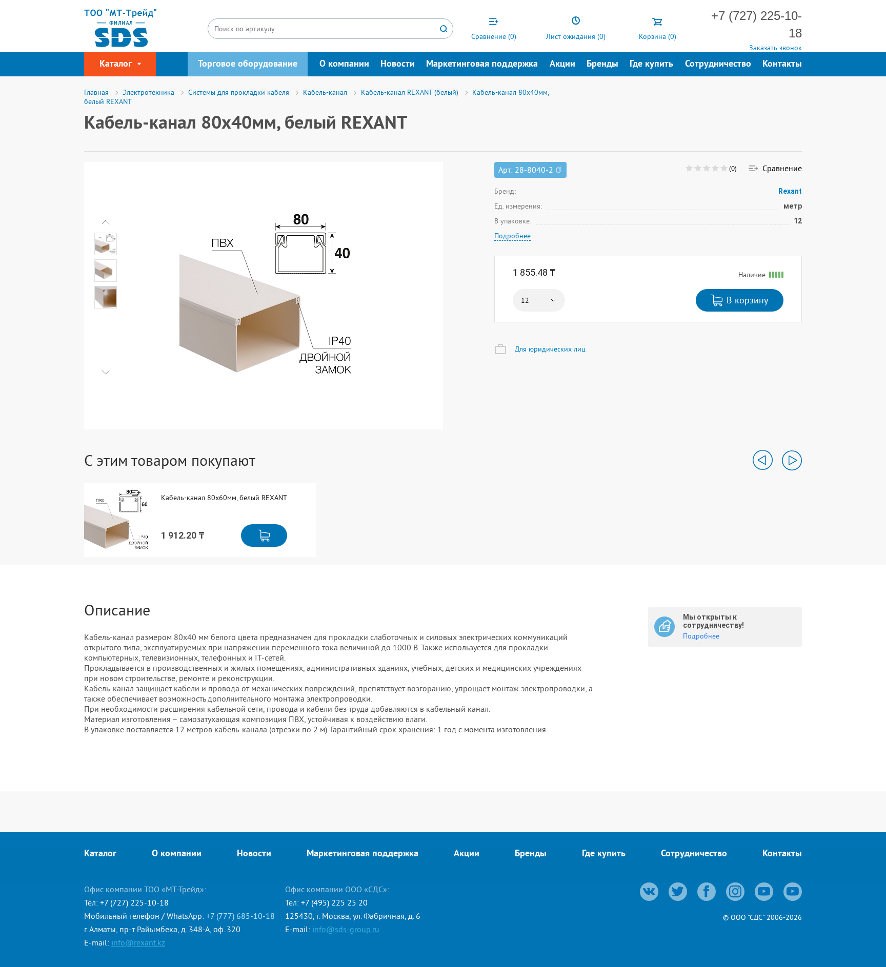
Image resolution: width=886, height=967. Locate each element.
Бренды (602, 64)
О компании (344, 64)
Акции (562, 64)
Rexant (790, 191)
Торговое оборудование (247, 64)
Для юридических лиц (550, 349)
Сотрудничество (718, 64)
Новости (397, 64)
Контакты (782, 64)
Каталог (100, 854)
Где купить (651, 64)
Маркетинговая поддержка (482, 64)
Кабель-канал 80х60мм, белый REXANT (224, 497)
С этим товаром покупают (169, 460)
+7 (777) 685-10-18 (240, 916)
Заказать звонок (775, 47)
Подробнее (512, 235)
